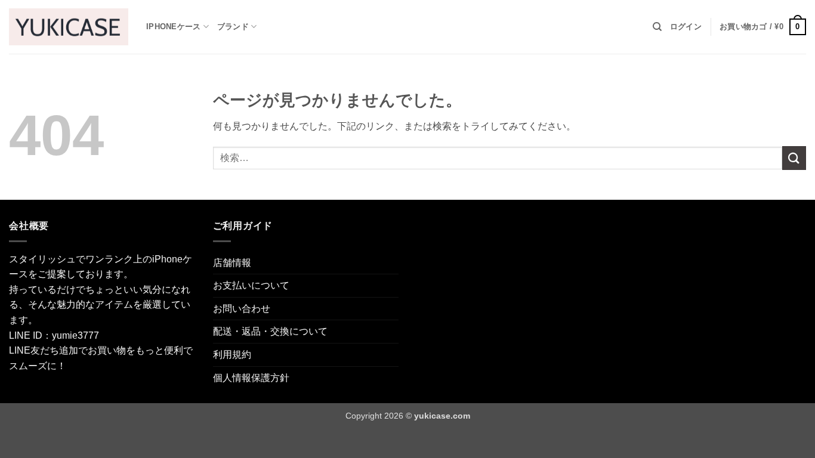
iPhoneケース (173, 26)
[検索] (657, 27)
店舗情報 (232, 263)
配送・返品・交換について (270, 331)
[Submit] (794, 157)
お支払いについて (251, 285)
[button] (686, 27)
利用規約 (232, 354)
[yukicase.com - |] (68, 26)
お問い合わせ (241, 309)
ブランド (233, 26)
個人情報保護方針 (251, 378)
